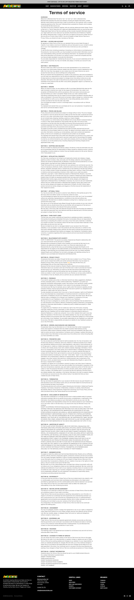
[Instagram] (127, 596)
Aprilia (102, 586)
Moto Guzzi (103, 588)
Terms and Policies (18, 596)
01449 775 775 (41, 587)
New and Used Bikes (75, 584)
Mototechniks (10, 596)
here (68, 262)
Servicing (72, 582)
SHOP (70, 580)
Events (71, 586)
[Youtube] (130, 596)
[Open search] (122, 6)
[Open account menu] (125, 6)
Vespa (102, 584)
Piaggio (102, 582)
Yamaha (103, 580)
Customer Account (75, 588)
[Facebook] (124, 596)
